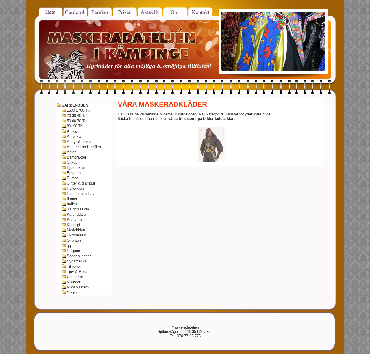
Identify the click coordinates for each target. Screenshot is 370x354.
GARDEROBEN (75, 105)
